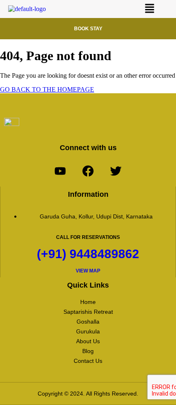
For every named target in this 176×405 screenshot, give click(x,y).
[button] (149, 9)
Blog (88, 351)
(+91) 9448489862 (88, 254)
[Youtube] (60, 171)
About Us (88, 341)
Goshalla (88, 321)
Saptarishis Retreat (88, 311)
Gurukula (88, 331)
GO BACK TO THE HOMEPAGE (47, 89)
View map (88, 271)
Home (88, 302)
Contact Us (88, 361)
